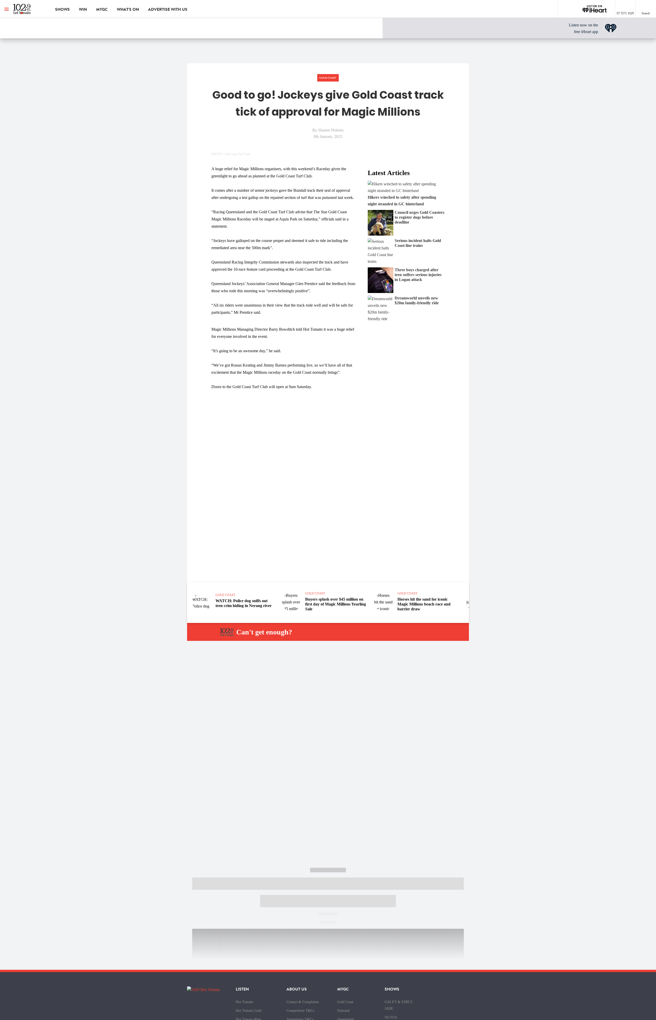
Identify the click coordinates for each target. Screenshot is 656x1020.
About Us (296, 989)
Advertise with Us (167, 9)
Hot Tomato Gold (248, 1011)
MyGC (343, 989)
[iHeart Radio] (427, 632)
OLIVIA (391, 1017)
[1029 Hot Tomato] (30, 9)
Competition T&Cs (300, 1011)
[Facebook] (379, 632)
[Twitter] (403, 632)
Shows (62, 9)
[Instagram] (391, 632)
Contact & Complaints (302, 1002)
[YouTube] (415, 632)
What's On (128, 9)
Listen (242, 989)
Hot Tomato (244, 1002)
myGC (102, 9)
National (343, 1011)
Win (83, 9)
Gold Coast (345, 1002)
